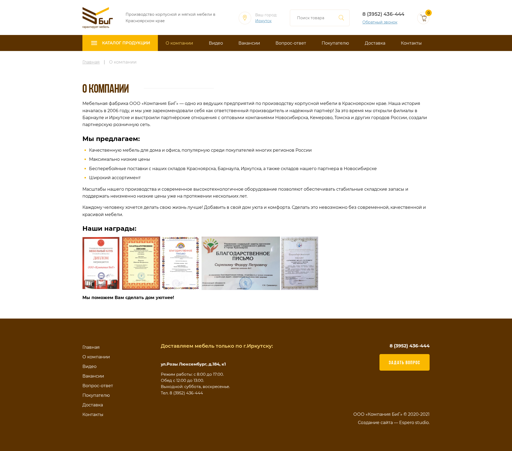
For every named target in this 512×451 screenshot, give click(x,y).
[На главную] (97, 17)
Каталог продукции (126, 43)
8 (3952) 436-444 (383, 14)
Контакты (411, 43)
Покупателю (335, 43)
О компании (179, 43)
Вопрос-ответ (290, 43)
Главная (91, 347)
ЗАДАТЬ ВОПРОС (404, 362)
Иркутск (263, 21)
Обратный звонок (379, 22)
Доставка (375, 43)
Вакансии (249, 43)
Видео (216, 43)
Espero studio (414, 422)
